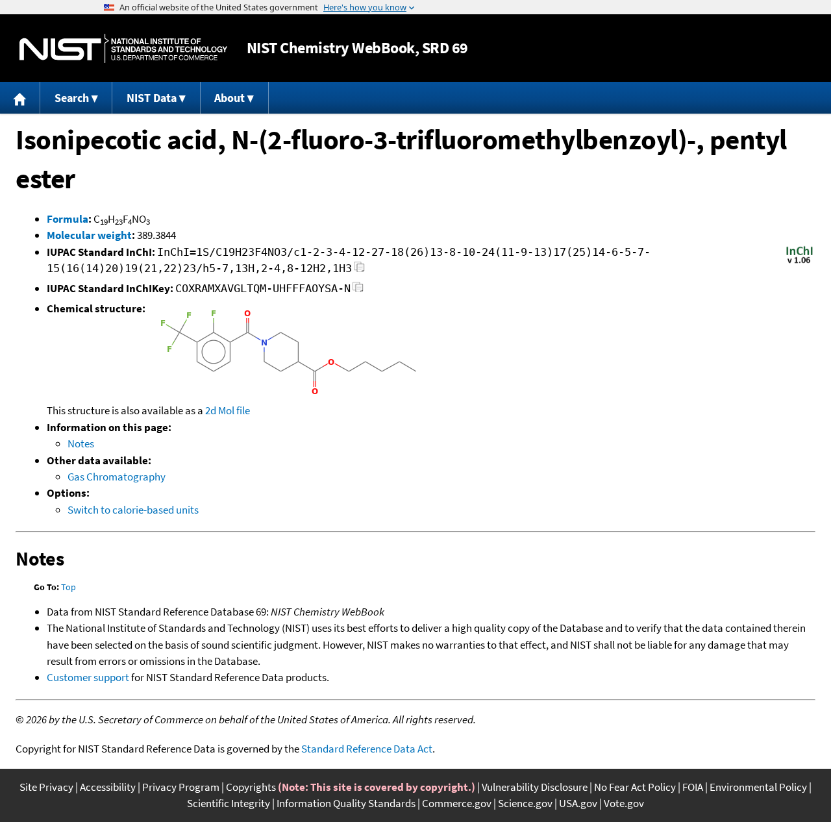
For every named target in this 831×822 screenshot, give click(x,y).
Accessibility (108, 787)
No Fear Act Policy (635, 787)
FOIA (692, 787)
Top (68, 587)
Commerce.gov (456, 803)
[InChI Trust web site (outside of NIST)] (799, 262)
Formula (67, 219)
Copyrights (251, 787)
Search (72, 97)
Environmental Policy (758, 787)
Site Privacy (46, 787)
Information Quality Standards (346, 803)
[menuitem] (20, 98)
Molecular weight (89, 235)
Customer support (88, 677)
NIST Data (152, 97)
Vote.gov (624, 803)
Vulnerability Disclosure (535, 787)
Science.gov (525, 803)
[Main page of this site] (20, 98)
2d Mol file (227, 410)
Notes (81, 443)
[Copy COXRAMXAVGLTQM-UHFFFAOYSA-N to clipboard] (358, 290)
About (229, 97)
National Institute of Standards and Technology (123, 48)
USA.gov (578, 803)
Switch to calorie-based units (133, 510)
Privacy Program (180, 787)
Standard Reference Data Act (366, 748)
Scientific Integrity (228, 803)
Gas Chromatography (117, 476)
